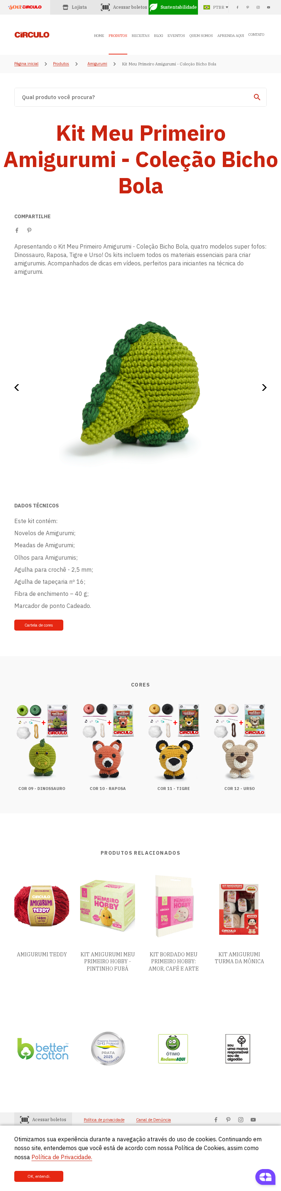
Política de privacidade (104, 1120)
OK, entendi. (38, 1176)
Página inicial (26, 64)
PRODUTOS (118, 35)
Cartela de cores (39, 625)
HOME (99, 35)
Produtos (61, 64)
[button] (19, 387)
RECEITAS (141, 35)
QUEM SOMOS (201, 35)
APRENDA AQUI (230, 35)
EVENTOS (176, 35)
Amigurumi (97, 64)
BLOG (158, 35)
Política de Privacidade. (61, 1157)
